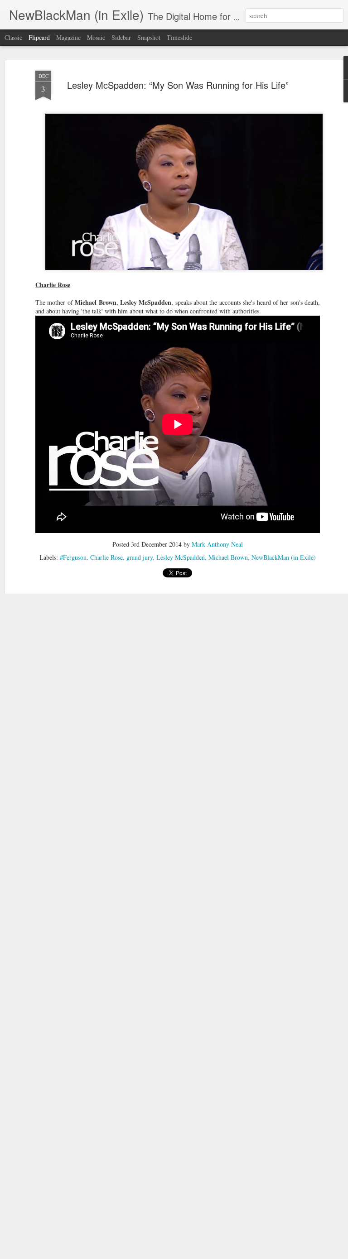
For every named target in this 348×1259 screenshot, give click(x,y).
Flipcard (39, 37)
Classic (13, 37)
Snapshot (148, 37)
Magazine (68, 37)
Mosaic (96, 37)
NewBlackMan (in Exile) (283, 557)
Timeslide (179, 37)
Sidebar (121, 37)
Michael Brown (228, 557)
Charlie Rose (106, 557)
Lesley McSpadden (180, 557)
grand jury (139, 557)
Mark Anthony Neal (217, 544)
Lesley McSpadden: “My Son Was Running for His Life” (178, 84)
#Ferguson (73, 557)
